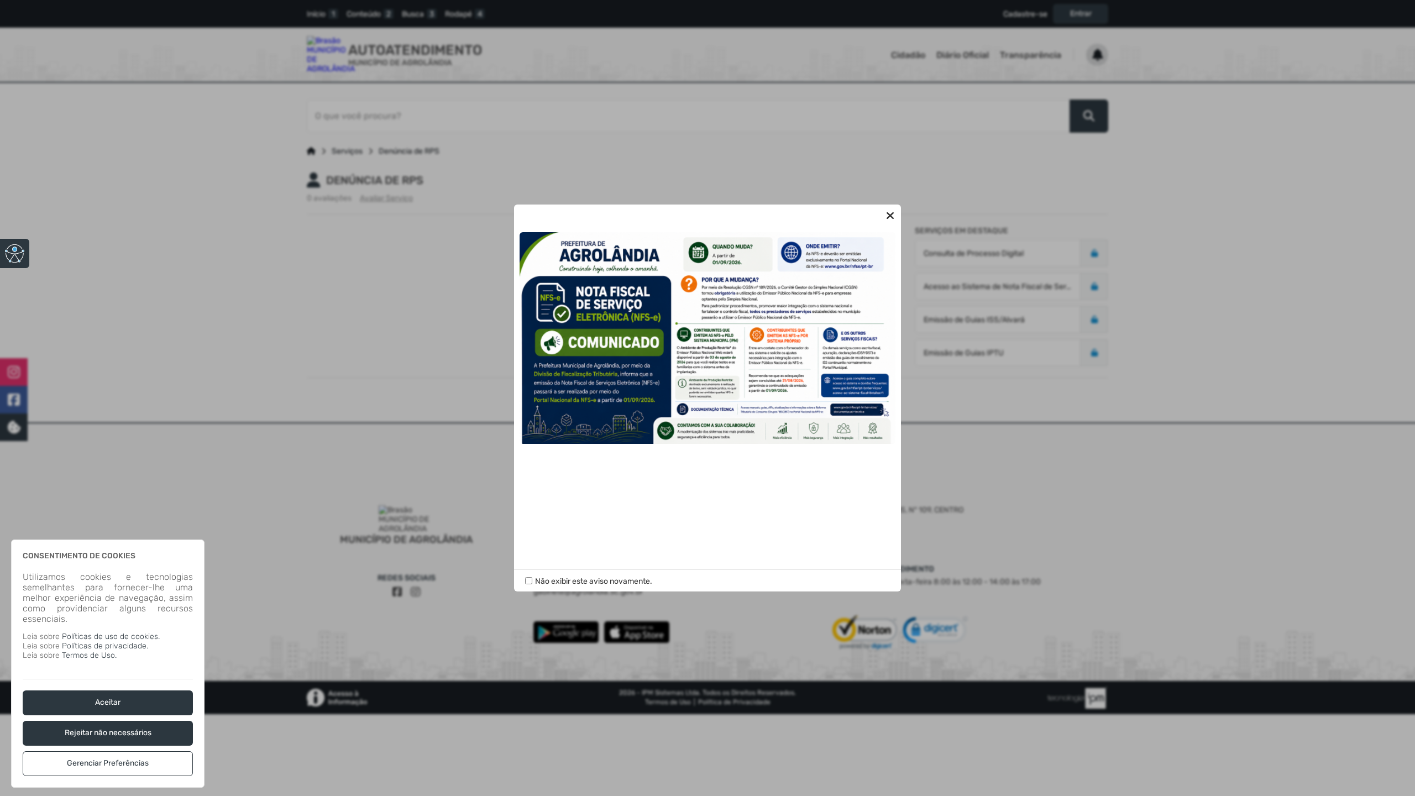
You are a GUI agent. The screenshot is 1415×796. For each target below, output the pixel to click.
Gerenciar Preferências (108, 763)
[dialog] (108, 664)
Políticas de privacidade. (105, 646)
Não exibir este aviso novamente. (593, 581)
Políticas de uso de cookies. (111, 636)
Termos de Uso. (89, 655)
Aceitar (107, 702)
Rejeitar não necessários (108, 732)
